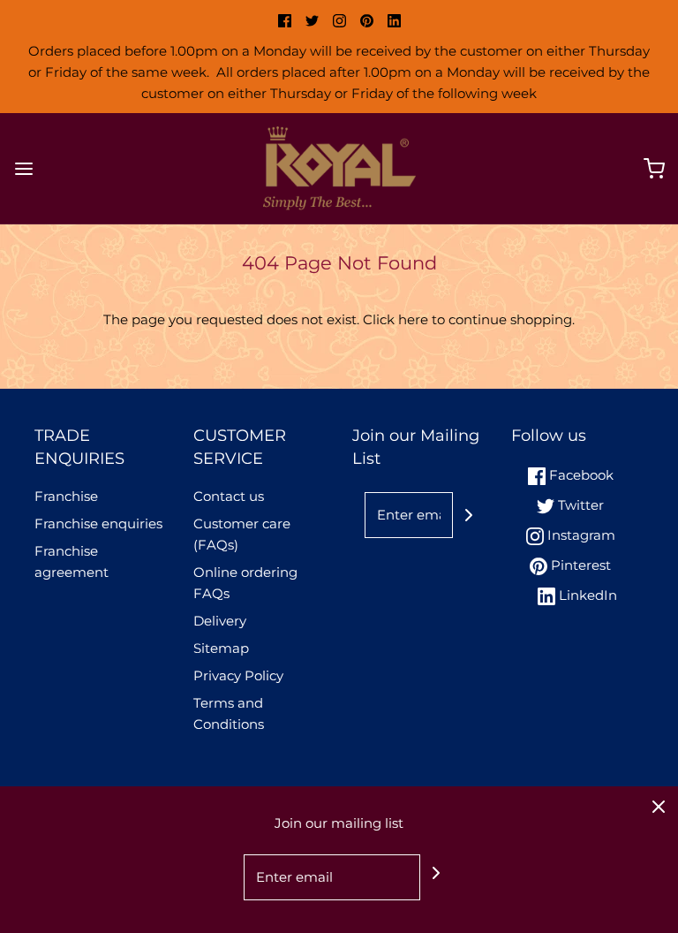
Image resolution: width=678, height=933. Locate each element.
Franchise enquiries (98, 523)
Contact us (228, 496)
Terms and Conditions (228, 713)
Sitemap (221, 648)
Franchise (66, 496)
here (413, 319)
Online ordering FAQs (245, 583)
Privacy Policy (238, 675)
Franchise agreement (71, 561)
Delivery (219, 620)
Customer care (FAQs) (241, 534)
